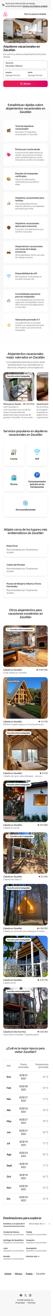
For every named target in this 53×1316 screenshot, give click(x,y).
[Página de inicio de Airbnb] (5, 14)
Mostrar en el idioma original (34, 6)
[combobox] (25, 66)
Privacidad (20, 1303)
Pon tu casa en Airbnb (35, 14)
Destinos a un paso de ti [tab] (14, 1223)
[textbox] (14, 75)
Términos (31, 1303)
